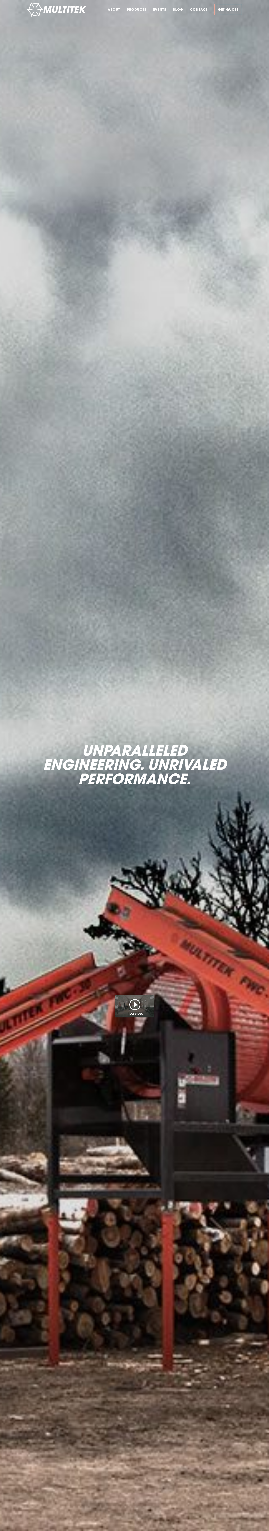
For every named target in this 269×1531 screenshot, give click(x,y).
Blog (178, 9)
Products (137, 9)
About (114, 9)
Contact (199, 9)
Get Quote (228, 9)
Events (159, 9)
